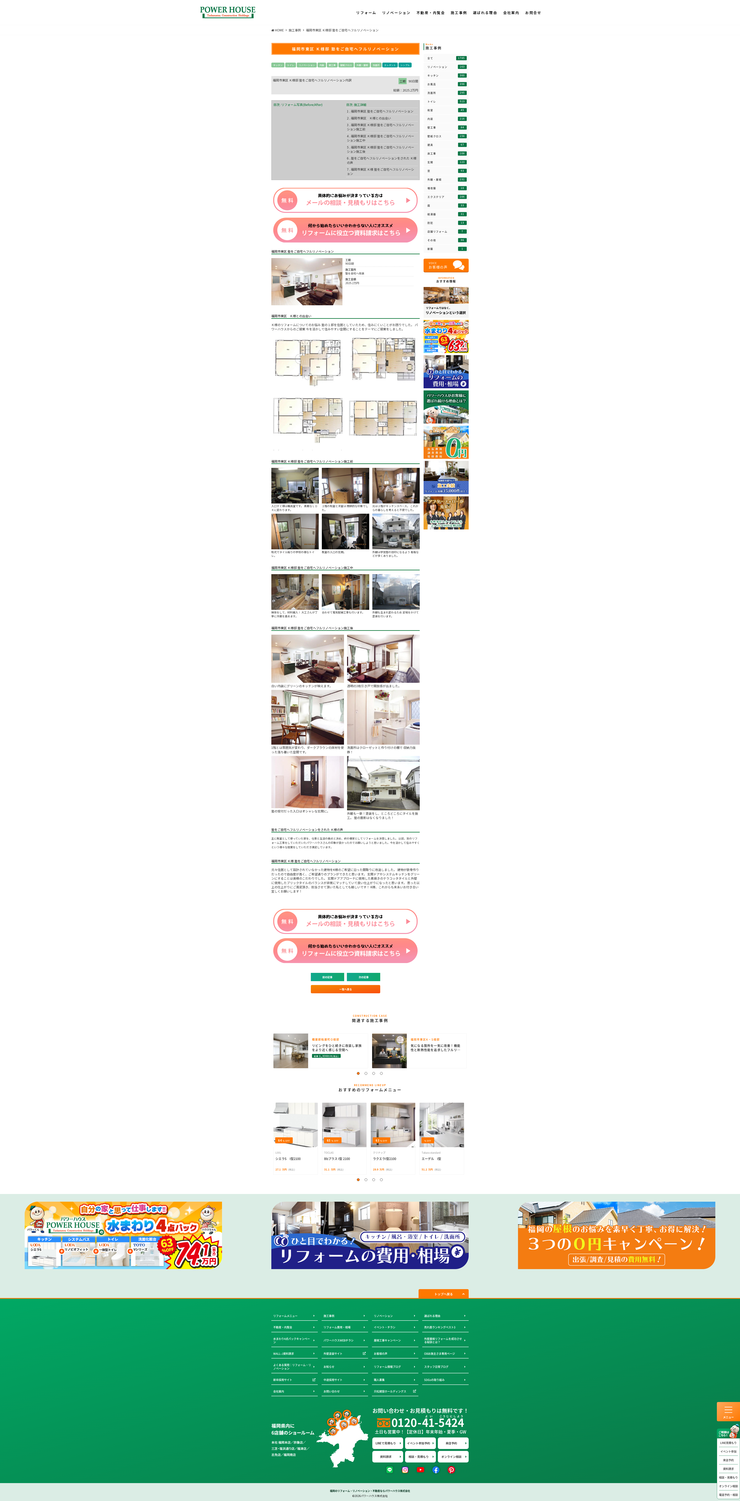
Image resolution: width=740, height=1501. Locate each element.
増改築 (445, 188)
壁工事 (332, 65)
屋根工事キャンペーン (387, 1340)
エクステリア (446, 197)
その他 (445, 240)
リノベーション (307, 65)
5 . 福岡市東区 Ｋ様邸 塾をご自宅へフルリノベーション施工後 (380, 149)
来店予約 (728, 1460)
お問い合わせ (332, 1391)
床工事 (446, 153)
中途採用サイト (333, 1380)
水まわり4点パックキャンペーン (291, 1340)
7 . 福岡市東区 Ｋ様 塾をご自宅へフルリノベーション (380, 171)
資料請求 (728, 1469)
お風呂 (446, 84)
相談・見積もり (728, 1477)
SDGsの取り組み (434, 1380)
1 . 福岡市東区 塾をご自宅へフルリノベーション (380, 111)
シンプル (405, 65)
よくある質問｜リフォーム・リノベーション (292, 1366)
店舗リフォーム (445, 231)
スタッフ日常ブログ (436, 1366)
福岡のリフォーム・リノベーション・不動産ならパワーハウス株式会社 (370, 1491)
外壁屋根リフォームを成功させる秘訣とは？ (443, 1340)
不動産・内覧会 (282, 1327)
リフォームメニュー (285, 1316)
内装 (322, 65)
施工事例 (329, 1316)
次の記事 (364, 977)
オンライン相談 (728, 1486)
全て (446, 58)
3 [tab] (373, 1073)
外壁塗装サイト (333, 1353)
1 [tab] (358, 1073)
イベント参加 (728, 1451)
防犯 (445, 223)
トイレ (290, 65)
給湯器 (445, 214)
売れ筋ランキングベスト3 (439, 1327)
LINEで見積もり (386, 1443)
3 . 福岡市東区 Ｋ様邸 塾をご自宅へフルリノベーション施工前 (380, 126)
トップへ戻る (443, 1294)
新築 (445, 249)
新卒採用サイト (282, 1380)
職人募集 (379, 1380)
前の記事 (327, 977)
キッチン (278, 65)
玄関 (446, 162)
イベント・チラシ (384, 1327)
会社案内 (278, 1391)
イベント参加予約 (418, 1443)
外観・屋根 (362, 65)
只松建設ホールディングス (390, 1391)
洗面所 (376, 65)
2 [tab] (366, 1073)
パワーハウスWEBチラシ (339, 1340)
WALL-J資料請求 (283, 1353)
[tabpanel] (370, 1050)
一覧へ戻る (345, 989)
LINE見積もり (728, 1443)
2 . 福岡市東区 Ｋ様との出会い (369, 118)
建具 (445, 145)
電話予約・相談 (728, 1495)
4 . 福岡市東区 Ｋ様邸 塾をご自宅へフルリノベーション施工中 (380, 138)
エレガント (390, 65)
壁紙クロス (346, 65)
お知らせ (329, 1366)
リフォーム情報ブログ (387, 1366)
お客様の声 (380, 1353)
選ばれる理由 (432, 1316)
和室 (445, 110)
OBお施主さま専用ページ (439, 1353)
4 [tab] (381, 1073)
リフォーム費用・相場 (337, 1327)
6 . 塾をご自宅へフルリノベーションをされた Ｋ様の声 (381, 160)
